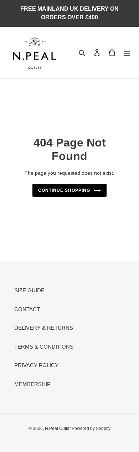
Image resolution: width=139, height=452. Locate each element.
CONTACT (27, 309)
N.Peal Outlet (58, 428)
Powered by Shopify (91, 428)
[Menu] (126, 52)
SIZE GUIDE (29, 290)
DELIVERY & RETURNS (43, 328)
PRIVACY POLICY (36, 365)
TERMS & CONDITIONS (43, 347)
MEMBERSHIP (32, 384)
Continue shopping (64, 190)
